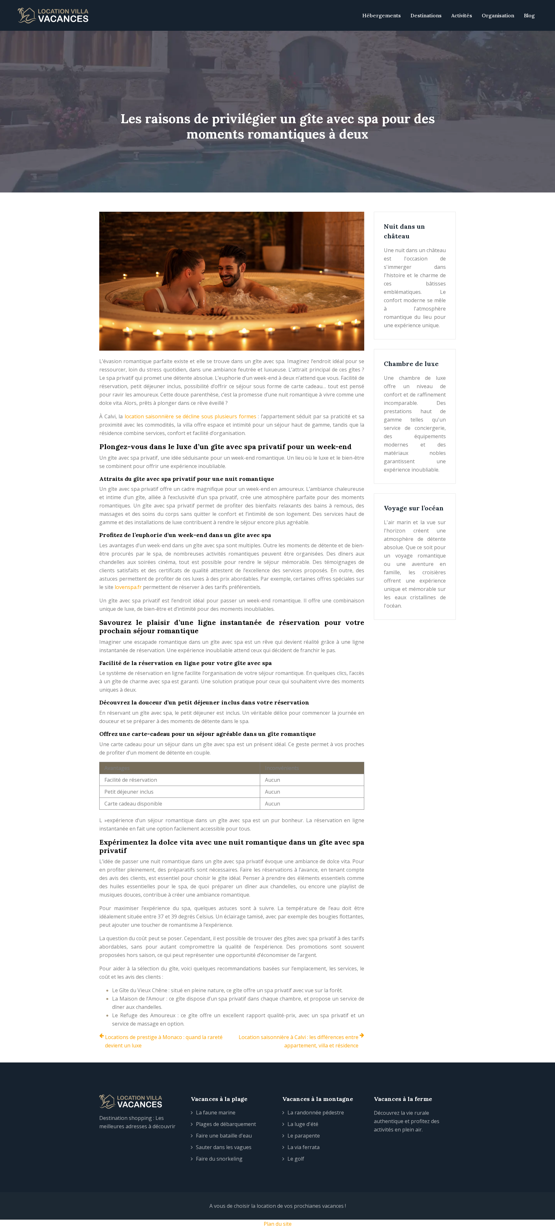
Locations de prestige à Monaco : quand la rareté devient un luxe (164, 1041)
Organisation (498, 15)
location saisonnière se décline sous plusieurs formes (190, 416)
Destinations (426, 15)
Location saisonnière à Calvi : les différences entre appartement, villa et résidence (298, 1041)
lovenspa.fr (128, 587)
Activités (461, 15)
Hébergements (381, 15)
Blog (529, 15)
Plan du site (278, 1223)
